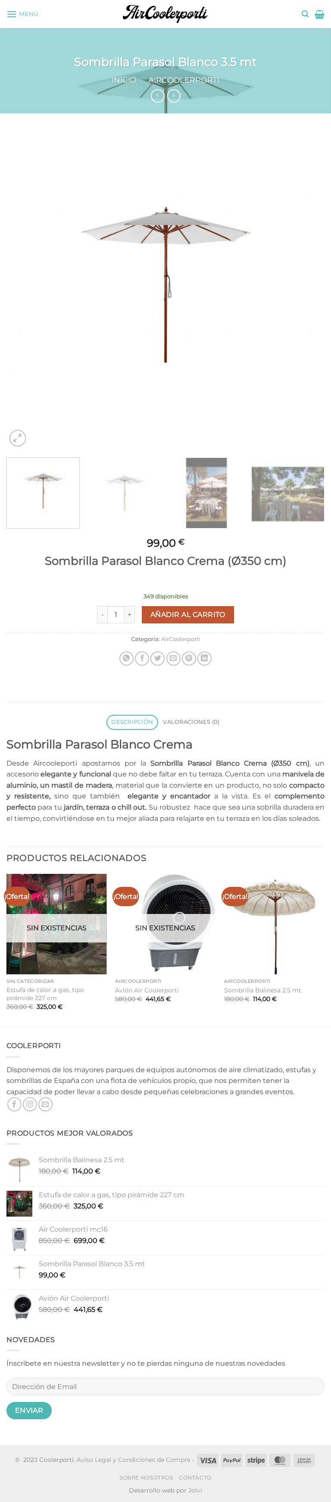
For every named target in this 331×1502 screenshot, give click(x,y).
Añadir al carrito (187, 614)
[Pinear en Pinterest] (189, 658)
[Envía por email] (173, 658)
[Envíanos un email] (45, 1104)
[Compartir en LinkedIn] (204, 658)
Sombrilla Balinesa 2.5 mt (262, 990)
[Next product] (157, 96)
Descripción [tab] (132, 722)
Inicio (124, 80)
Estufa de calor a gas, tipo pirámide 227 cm (45, 994)
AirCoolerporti (183, 80)
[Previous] (23, 290)
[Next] (307, 290)
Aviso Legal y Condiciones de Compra (133, 1460)
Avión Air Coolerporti (147, 990)
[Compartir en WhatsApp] (126, 658)
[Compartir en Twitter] (157, 658)
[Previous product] (174, 96)
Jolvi (195, 1490)
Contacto (195, 1477)
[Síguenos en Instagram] (30, 1104)
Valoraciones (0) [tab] (191, 722)
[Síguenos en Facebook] (14, 1104)
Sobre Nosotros (146, 1477)
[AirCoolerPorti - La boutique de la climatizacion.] (165, 14)
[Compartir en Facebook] (142, 658)
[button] (22, 14)
